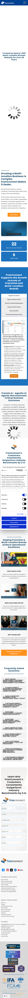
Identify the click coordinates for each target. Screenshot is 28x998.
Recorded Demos (5, 911)
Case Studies (4, 908)
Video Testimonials (6, 909)
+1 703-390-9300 (5, 931)
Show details (20, 514)
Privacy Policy (4, 936)
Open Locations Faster (6, 881)
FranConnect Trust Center (7, 916)
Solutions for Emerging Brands (8, 891)
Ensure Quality (4, 884)
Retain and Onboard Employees (9, 886)
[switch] (24, 499)
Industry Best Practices (6, 906)
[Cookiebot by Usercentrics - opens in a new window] (17, 470)
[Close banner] (25, 470)
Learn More (14, 376)
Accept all (14, 518)
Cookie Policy (4, 934)
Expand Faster (4, 879)
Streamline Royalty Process (8, 888)
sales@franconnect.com (7, 926)
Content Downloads (6, 914)
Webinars (3, 913)
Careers (3, 904)
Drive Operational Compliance (8, 890)
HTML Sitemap (17, 995)
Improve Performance (6, 883)
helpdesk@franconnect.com (8, 924)
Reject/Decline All (14, 526)
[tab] (14, 296)
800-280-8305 (4, 929)
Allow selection (14, 522)
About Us (3, 902)
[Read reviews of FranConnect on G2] (13, 954)
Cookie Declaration (6, 933)
